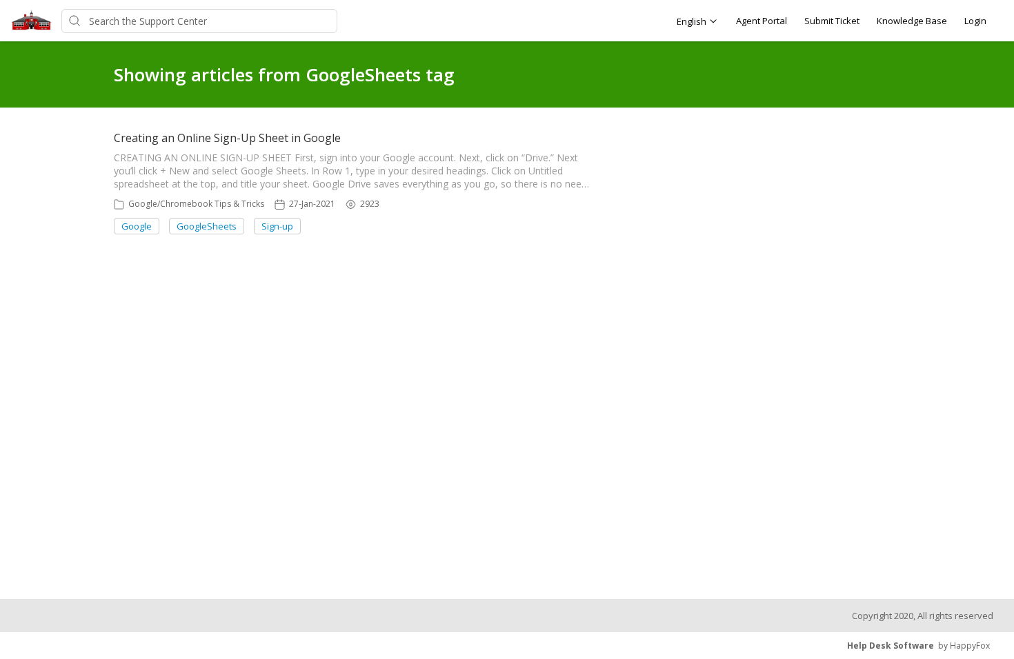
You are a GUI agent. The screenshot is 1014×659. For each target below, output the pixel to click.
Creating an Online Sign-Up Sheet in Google (227, 137)
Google (136, 226)
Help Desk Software (890, 645)
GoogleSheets (207, 226)
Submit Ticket (831, 20)
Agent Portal (761, 20)
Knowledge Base (912, 20)
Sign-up (277, 226)
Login (975, 20)
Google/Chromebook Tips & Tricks (196, 204)
